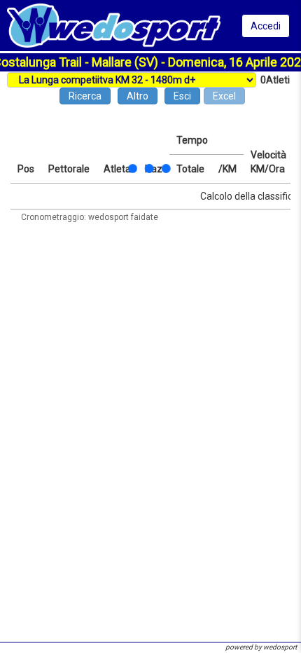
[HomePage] (113, 24)
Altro (137, 96)
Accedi (266, 26)
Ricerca (85, 96)
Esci (182, 96)
